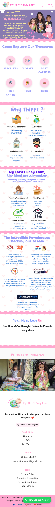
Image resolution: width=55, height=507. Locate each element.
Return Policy (27, 485)
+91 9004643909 (27, 456)
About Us (27, 436)
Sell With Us (28, 444)
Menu (49, 5)
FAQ (27, 440)
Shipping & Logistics (27, 478)
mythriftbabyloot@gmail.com (27, 461)
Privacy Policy (27, 474)
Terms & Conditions (28, 482)
